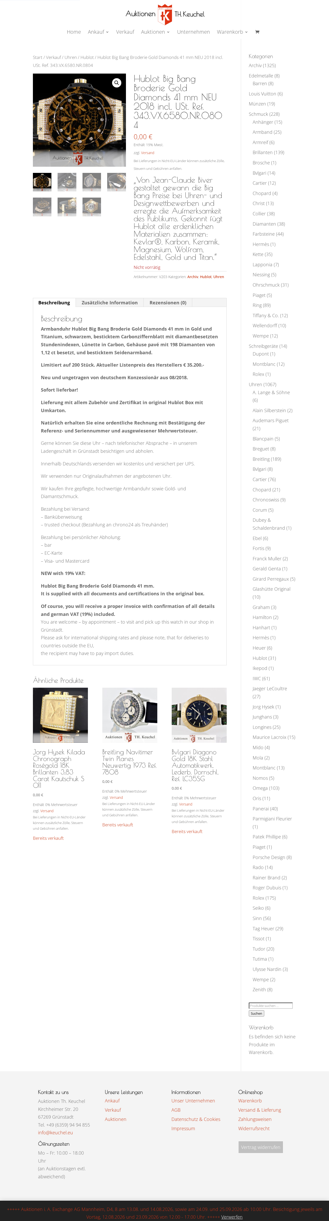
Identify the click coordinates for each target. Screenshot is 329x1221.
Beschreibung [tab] (54, 302)
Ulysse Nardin (267, 969)
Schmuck (258, 114)
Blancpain (263, 439)
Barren (260, 83)
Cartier (260, 183)
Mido (258, 747)
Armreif (260, 142)
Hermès (261, 244)
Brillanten (263, 152)
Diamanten (264, 224)
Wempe (261, 336)
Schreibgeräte (263, 346)
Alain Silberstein (269, 410)
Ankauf (96, 32)
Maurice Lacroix (269, 737)
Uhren (71, 57)
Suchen (256, 1013)
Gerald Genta (267, 568)
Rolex (258, 374)
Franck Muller (267, 558)
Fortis (258, 548)
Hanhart (261, 627)
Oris (257, 798)
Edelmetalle (261, 76)
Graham (261, 607)
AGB (175, 1110)
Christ (259, 203)
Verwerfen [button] (232, 1217)
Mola (258, 758)
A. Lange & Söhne (271, 392)
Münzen (257, 104)
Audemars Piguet (271, 420)
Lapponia (262, 264)
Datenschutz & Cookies (195, 1119)
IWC (257, 678)
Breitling (261, 459)
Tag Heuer (263, 928)
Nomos (260, 778)
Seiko (258, 908)
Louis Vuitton (262, 94)
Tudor (259, 949)
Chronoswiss (266, 500)
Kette (258, 254)
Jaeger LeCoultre (270, 688)
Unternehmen (193, 32)
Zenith (259, 989)
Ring (257, 305)
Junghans (262, 717)
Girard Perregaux (271, 579)
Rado (258, 867)
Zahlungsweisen (255, 1119)
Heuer (259, 648)
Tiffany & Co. (266, 315)
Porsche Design (269, 857)
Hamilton (262, 617)
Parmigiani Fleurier (272, 819)
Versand (147, 152)
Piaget (259, 295)
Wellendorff (265, 325)
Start (37, 57)
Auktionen (115, 1119)
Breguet (261, 449)
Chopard (262, 193)
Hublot (87, 57)
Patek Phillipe (267, 837)
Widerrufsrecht (254, 1128)
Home (74, 32)
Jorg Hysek (263, 707)
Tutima (260, 959)
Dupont (261, 354)
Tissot (258, 938)
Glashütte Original (271, 589)
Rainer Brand (266, 877)
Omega (260, 788)
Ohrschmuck (266, 285)
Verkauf (125, 32)
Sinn (257, 918)
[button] (116, 82)
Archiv (192, 276)
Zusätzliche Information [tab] (110, 302)
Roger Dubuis (267, 887)
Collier (259, 213)
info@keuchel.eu (55, 1132)
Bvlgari (259, 173)
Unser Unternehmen (193, 1101)
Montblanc (264, 364)
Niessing (261, 274)
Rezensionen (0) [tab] (168, 302)
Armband (262, 132)
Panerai (261, 809)
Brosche (261, 163)
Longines (262, 727)
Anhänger (263, 122)
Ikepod (260, 668)
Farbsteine (264, 234)
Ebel (257, 538)
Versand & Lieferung (259, 1110)
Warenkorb (230, 32)
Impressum (183, 1128)
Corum (260, 510)
